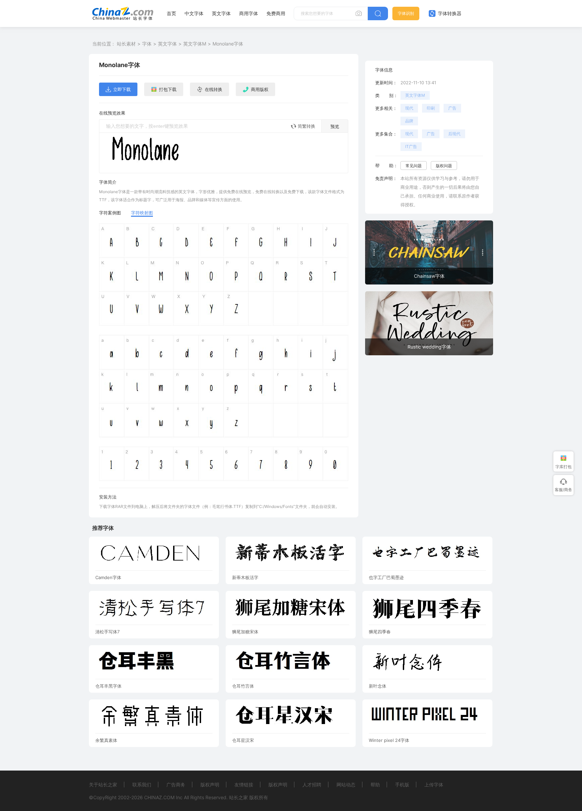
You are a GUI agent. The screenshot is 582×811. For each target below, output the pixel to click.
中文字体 (194, 13)
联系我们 (141, 784)
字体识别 (406, 13)
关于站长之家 (103, 784)
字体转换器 (449, 13)
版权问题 (444, 165)
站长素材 (126, 44)
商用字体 (248, 13)
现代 (409, 108)
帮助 (375, 784)
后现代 (454, 133)
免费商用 (275, 13)
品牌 (409, 120)
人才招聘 (311, 784)
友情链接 (243, 784)
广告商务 (175, 784)
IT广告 (411, 146)
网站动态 (345, 784)
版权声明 (209, 784)
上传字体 (433, 784)
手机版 (402, 784)
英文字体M (194, 44)
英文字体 (221, 13)
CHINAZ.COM (159, 797)
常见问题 (414, 165)
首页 (171, 13)
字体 (147, 44)
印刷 (431, 108)
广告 (452, 108)
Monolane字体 (228, 44)
